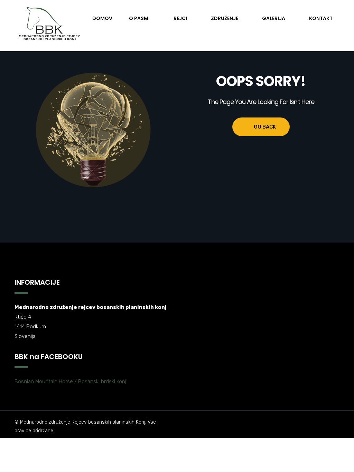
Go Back (265, 127)
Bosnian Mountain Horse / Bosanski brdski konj (70, 381)
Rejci (180, 18)
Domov (102, 18)
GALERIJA (273, 18)
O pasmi (139, 18)
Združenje (224, 18)
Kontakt (321, 18)
